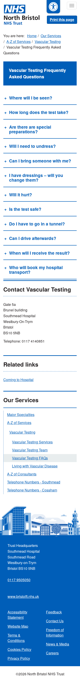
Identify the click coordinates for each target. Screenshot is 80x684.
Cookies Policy (19, 649)
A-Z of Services (18, 41)
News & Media (57, 644)
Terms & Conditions (16, 638)
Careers (52, 653)
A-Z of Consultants (21, 474)
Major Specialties (20, 414)
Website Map (18, 626)
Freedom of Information (55, 632)
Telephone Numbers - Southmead (33, 482)
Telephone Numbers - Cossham (32, 490)
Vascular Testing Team (30, 450)
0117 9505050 (19, 579)
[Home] (20, 14)
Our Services (51, 35)
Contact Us (55, 620)
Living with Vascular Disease (35, 466)
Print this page (62, 19)
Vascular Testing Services (32, 441)
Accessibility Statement (17, 614)
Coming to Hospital (18, 379)
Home (32, 35)
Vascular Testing (48, 41)
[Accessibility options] (53, 6)
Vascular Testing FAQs (30, 458)
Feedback (54, 612)
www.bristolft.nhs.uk (23, 596)
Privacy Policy (19, 658)
